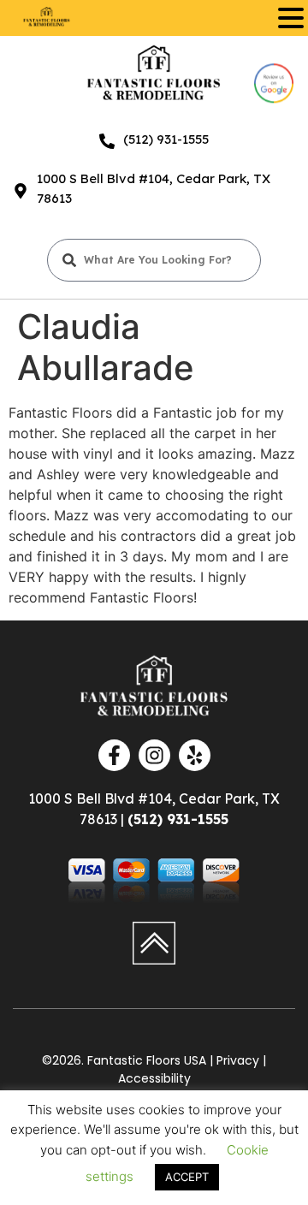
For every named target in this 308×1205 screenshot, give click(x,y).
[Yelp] (194, 755)
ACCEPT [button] (187, 1177)
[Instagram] (154, 755)
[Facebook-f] (114, 755)
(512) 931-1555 (166, 139)
